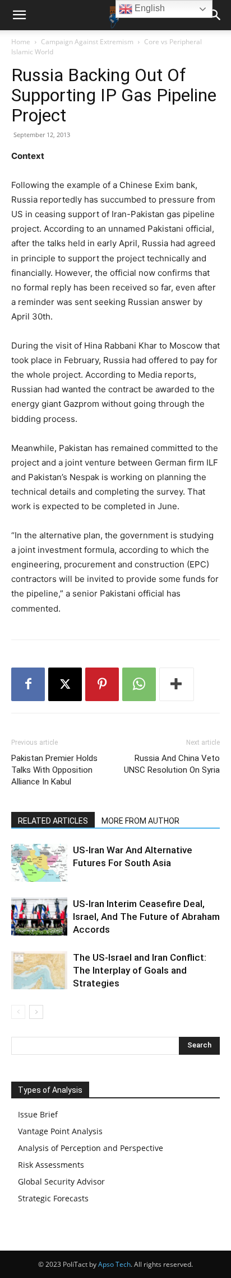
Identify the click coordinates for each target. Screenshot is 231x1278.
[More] (176, 684)
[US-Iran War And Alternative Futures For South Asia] (39, 863)
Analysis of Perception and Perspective (90, 1148)
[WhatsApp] (139, 684)
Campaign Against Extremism (87, 41)
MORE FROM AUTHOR (140, 820)
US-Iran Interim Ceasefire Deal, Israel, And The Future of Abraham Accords (146, 916)
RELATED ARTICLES (53, 820)
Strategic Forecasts (53, 1198)
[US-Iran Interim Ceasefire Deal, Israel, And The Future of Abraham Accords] (39, 917)
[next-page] (36, 1012)
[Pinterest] (102, 684)
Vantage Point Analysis (60, 1131)
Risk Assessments (51, 1164)
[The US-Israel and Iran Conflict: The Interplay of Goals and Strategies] (39, 970)
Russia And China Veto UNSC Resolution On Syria (172, 764)
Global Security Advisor (61, 1181)
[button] (19, 15)
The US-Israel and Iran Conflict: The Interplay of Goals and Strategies (139, 970)
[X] (65, 684)
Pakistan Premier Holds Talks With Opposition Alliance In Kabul (54, 770)
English (148, 8)
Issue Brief (38, 1114)
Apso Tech (114, 1264)
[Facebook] (28, 684)
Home (20, 41)
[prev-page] (18, 1012)
